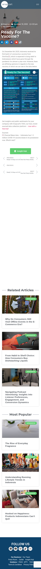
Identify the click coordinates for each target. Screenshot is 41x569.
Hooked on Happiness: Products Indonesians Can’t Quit (20, 516)
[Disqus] (20, 201)
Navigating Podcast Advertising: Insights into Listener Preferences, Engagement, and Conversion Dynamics (18, 397)
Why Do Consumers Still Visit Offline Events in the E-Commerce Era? (20, 321)
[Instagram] (20, 549)
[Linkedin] (11, 549)
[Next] (29, 165)
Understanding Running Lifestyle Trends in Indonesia (18, 480)
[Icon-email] (30, 549)
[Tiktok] (25, 549)
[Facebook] (16, 549)
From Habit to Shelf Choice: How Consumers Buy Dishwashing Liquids (20, 358)
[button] (2, 42)
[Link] (20, 42)
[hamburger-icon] (37, 4)
